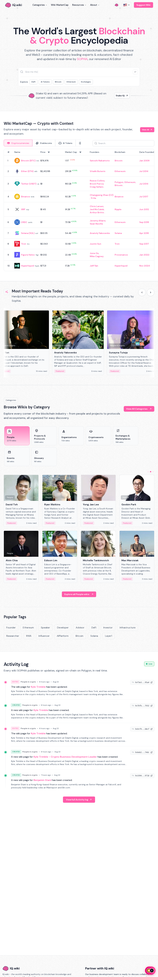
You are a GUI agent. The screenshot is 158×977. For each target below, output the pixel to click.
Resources (78, 4)
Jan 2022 (144, 254)
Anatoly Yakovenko (100, 233)
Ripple (118, 209)
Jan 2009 (144, 160)
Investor (108, 627)
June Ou (94, 253)
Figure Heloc (28, 254)
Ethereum (71, 82)
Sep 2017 (144, 243)
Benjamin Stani (42, 780)
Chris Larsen (97, 206)
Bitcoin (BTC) (28, 160)
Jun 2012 (144, 209)
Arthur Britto (97, 212)
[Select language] (126, 5)
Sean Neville (96, 223)
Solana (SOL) (28, 233)
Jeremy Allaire (98, 220)
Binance (25, 196)
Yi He (93, 198)
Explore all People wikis (76, 594)
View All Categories (137, 408)
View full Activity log (77, 799)
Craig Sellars (96, 186)
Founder (11, 627)
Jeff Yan (94, 265)
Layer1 (108, 635)
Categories (38, 4)
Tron (23, 243)
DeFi (33, 82)
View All (145, 129)
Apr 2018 (144, 233)
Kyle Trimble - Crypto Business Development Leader (65, 756)
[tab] (18, 143)
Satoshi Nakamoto (100, 160)
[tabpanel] (79, 210)
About (93, 4)
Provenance (121, 254)
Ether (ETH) (27, 171)
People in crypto (28, 682)
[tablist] (42, 143)
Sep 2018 (144, 222)
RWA (28, 635)
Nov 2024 (144, 265)
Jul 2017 (143, 196)
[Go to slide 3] (153, 471)
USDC (24, 222)
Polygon (119, 182)
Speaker (45, 627)
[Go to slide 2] (150, 471)
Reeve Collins (97, 180)
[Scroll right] (150, 292)
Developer (63, 627)
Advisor (80, 627)
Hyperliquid (27, 265)
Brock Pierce (97, 183)
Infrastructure (127, 627)
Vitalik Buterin (97, 171)
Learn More (118, 95)
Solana (118, 233)
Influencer (44, 635)
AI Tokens (45, 82)
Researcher (12, 635)
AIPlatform (63, 635)
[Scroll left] (142, 292)
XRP (23, 209)
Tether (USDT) (28, 183)
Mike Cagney (97, 256)
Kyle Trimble (38, 686)
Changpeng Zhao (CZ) (101, 195)
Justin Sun (95, 243)
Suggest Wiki (143, 5)
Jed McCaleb (97, 209)
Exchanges (86, 82)
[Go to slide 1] (148, 471)
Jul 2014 (143, 171)
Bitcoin (58, 82)
